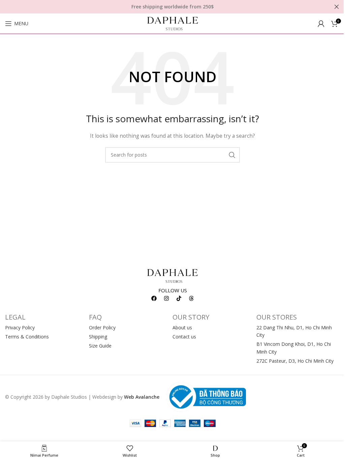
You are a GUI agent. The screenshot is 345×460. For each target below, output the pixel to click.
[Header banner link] (172, 6)
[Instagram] (166, 298)
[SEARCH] (232, 155)
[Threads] (191, 298)
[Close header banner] (336, 6)
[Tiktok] (179, 298)
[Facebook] (154, 298)
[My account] (321, 23)
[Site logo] (173, 23)
